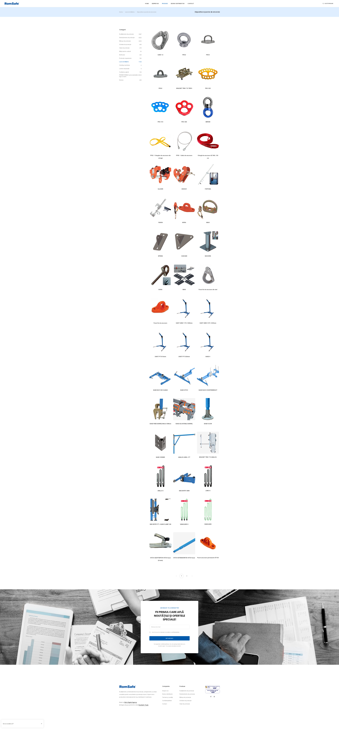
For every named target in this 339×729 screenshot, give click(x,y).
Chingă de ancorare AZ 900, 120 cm (208, 157)
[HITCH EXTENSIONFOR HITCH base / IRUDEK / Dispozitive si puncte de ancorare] (184, 543)
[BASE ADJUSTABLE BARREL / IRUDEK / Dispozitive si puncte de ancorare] (184, 409)
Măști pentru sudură (125, 51)
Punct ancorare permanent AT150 (208, 557)
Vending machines (124, 65)
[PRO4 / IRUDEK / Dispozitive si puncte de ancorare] (160, 74)
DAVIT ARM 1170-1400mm (184, 323)
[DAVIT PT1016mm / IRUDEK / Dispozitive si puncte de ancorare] (160, 342)
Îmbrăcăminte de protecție (127, 37)
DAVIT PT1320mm (184, 356)
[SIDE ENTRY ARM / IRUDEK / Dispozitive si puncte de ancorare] (184, 476)
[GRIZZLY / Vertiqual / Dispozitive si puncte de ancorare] (184, 174)
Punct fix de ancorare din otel (208, 289)
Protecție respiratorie (125, 58)
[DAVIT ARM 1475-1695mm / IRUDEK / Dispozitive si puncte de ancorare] (208, 308)
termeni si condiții (165, 632)
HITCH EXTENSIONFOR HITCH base (184, 558)
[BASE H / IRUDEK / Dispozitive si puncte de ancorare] (208, 342)
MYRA (184, 222)
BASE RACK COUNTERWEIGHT (208, 390)
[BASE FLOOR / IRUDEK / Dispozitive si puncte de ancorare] (208, 409)
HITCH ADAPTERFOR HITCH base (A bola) (160, 559)
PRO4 (160, 88)
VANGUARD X (184, 524)
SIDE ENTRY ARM (184, 491)
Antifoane (122, 55)
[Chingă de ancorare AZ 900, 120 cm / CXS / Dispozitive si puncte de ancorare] (208, 141)
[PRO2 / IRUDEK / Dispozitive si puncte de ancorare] (184, 40)
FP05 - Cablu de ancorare (184, 155)
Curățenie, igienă (124, 72)
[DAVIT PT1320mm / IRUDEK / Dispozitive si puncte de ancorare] (184, 342)
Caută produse (328, 3)
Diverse (121, 80)
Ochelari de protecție (125, 44)
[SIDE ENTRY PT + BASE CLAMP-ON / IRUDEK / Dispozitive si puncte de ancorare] (160, 509)
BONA (160, 289)
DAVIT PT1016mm (160, 356)
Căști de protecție (124, 48)
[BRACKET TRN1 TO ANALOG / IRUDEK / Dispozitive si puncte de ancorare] (208, 442)
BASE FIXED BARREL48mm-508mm (160, 424)
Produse (165, 3)
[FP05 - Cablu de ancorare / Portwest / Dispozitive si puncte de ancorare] (184, 141)
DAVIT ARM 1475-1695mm (208, 323)
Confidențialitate (167, 700)
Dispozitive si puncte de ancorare (146, 12)
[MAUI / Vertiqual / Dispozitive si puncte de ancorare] (208, 208)
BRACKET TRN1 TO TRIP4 (184, 88)
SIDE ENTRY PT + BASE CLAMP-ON (160, 524)
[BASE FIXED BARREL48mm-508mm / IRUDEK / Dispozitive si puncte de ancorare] (160, 409)
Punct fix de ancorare (160, 323)
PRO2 (184, 55)
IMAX (184, 289)
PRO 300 (184, 122)
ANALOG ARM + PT (184, 457)
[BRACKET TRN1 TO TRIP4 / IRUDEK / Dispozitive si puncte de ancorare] (184, 74)
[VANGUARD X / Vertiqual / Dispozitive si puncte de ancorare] (184, 509)
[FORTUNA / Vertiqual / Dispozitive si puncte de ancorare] (208, 174)
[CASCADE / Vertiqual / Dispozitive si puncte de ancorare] (184, 241)
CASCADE (184, 256)
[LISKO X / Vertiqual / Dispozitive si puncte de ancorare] (208, 476)
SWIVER (208, 122)
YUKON (160, 222)
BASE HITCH (184, 390)
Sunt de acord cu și (165, 632)
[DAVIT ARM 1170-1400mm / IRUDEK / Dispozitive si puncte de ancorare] (184, 308)
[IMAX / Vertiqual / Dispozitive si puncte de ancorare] (184, 275)
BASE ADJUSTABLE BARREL (184, 424)
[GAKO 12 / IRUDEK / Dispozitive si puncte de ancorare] (160, 40)
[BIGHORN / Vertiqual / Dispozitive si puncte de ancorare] (208, 241)
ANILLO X (160, 491)
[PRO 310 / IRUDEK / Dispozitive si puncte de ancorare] (160, 107)
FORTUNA (208, 189)
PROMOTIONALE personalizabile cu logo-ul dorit (129, 75)
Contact (191, 3)
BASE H (208, 356)
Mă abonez (169, 638)
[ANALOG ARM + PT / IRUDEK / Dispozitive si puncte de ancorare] (184, 442)
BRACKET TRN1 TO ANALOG (208, 457)
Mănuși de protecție (125, 41)
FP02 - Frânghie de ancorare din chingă (160, 157)
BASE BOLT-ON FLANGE (160, 390)
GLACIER (160, 189)
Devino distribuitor (177, 3)
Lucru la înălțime (130, 12)
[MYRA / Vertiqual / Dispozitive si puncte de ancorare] (184, 208)
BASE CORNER (160, 457)
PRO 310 (160, 122)
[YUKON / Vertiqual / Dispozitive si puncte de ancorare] (160, 208)
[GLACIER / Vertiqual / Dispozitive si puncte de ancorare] (160, 174)
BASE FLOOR (208, 424)
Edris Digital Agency (130, 702)
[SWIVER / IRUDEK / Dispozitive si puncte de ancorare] (208, 107)
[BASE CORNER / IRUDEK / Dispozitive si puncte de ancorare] (160, 442)
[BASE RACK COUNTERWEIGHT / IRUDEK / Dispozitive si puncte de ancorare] (208, 375)
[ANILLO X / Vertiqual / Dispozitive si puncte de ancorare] (160, 476)
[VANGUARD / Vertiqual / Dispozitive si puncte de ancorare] (208, 509)
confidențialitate (175, 632)
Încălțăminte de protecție (126, 34)
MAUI (208, 222)
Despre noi (155, 3)
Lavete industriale (124, 68)
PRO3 (208, 55)
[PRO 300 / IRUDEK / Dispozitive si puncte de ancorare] (184, 107)
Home (147, 3)
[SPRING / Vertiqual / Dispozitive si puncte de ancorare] (160, 241)
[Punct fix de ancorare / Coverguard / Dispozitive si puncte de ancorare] (160, 308)
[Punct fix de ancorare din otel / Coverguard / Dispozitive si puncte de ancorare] (208, 275)
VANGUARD (208, 524)
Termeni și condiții (167, 697)
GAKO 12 (160, 55)
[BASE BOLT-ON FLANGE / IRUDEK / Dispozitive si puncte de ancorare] (160, 375)
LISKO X (208, 490)
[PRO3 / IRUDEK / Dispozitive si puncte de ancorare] (208, 40)
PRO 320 (208, 88)
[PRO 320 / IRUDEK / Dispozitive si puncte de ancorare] (208, 74)
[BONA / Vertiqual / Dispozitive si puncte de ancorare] (160, 275)
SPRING (160, 256)
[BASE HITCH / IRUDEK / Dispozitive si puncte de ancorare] (184, 375)
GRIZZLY (184, 189)
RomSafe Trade (143, 705)
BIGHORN (208, 256)
